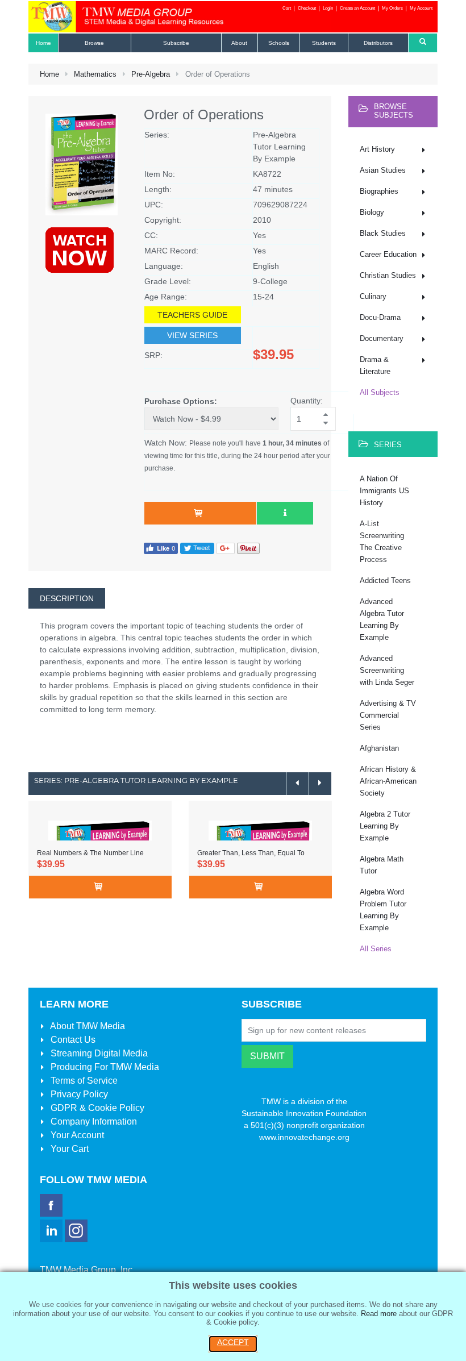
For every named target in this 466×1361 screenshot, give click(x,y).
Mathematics (95, 74)
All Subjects (380, 392)
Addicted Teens (385, 580)
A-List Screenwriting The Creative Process (382, 541)
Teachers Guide (192, 314)
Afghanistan (379, 748)
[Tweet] (197, 547)
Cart (286, 8)
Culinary (373, 296)
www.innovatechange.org (304, 1137)
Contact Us (71, 1039)
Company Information (92, 1121)
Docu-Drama (380, 317)
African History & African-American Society (388, 781)
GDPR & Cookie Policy (96, 1108)
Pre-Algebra (150, 74)
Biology (372, 212)
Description (67, 598)
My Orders (392, 8)
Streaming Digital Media (98, 1053)
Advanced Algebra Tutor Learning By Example (382, 619)
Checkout (307, 8)
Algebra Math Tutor (381, 865)
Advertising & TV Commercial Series (388, 715)
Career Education (388, 254)
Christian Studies (388, 275)
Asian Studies (383, 170)
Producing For (103, 1067)
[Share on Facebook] (161, 547)
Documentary (381, 338)
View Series (192, 335)
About (86, 1026)
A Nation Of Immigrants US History (384, 491)
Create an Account (357, 8)
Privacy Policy (78, 1094)
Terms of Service (83, 1080)
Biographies (379, 191)
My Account (421, 8)
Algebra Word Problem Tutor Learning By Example (383, 910)
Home (49, 74)
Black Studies (383, 233)
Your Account (76, 1135)
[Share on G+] (226, 547)
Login (328, 8)
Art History (377, 149)
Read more (379, 1313)
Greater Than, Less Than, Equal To (251, 853)
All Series (376, 948)
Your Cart (68, 1149)
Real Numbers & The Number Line (90, 853)
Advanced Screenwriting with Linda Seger (387, 670)
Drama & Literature (375, 365)
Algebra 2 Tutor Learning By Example (385, 826)
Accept (233, 1342)
